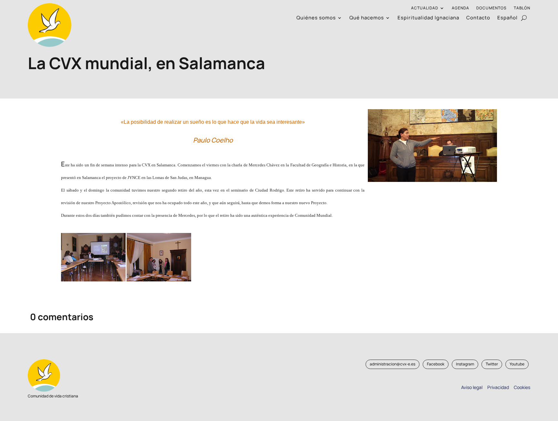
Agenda (460, 8)
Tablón (522, 8)
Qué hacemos (366, 18)
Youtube (517, 364)
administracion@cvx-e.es (392, 364)
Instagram (465, 364)
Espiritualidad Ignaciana (428, 18)
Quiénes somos (316, 18)
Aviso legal (471, 387)
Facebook (435, 364)
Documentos (491, 8)
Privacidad (497, 387)
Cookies (522, 387)
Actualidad (424, 8)
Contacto (478, 18)
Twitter (492, 364)
